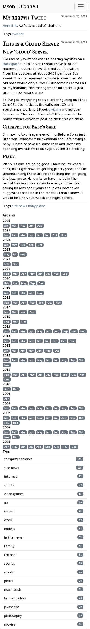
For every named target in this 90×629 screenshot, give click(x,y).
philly (43, 581)
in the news (43, 537)
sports (43, 485)
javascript (43, 607)
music (43, 511)
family (43, 546)
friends (43, 555)
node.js (43, 529)
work (43, 520)
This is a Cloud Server (31, 43)
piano (40, 206)
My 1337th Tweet (24, 17)
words (43, 572)
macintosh (43, 590)
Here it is (10, 26)
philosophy (43, 616)
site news (19, 206)
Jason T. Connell (20, 6)
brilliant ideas (43, 598)
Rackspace (11, 64)
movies (43, 624)
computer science (43, 459)
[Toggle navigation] (80, 6)
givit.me (54, 109)
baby (31, 206)
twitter (18, 34)
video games (43, 494)
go (43, 503)
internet (43, 476)
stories (43, 563)
